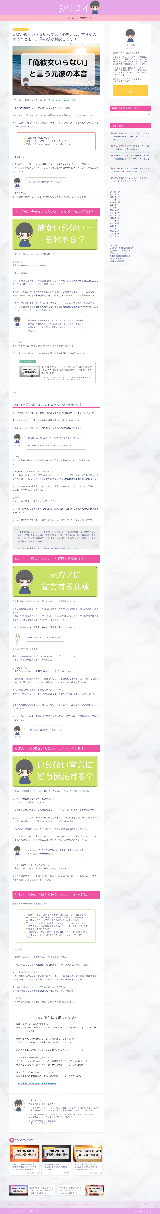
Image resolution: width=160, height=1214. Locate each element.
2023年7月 (115, 226)
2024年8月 (115, 205)
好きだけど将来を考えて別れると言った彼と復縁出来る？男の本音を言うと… (131, 147)
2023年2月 (115, 234)
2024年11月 (115, 200)
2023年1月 (115, 236)
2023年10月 (115, 218)
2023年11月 (115, 215)
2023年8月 (115, 223)
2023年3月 (115, 231)
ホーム (71, 18)
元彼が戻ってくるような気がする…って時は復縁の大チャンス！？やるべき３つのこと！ (131, 159)
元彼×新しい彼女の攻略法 (121, 248)
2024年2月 (115, 213)
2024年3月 (115, 210)
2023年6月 (115, 228)
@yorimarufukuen (61, 100)
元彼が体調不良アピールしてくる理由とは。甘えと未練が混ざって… (130, 179)
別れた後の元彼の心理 (120, 256)
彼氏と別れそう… (118, 258)
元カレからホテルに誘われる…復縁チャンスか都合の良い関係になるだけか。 (131, 170)
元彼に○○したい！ (118, 253)
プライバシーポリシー (18, 1211)
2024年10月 (115, 202)
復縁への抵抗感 (117, 261)
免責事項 (33, 1211)
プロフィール (86, 18)
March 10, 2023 (69, 548)
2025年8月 (115, 194)
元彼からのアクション (21, 29)
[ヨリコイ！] (80, 14)
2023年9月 (115, 221)
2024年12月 (115, 197)
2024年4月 (115, 207)
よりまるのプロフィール (41, 1123)
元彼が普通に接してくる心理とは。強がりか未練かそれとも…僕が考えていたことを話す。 (131, 136)
